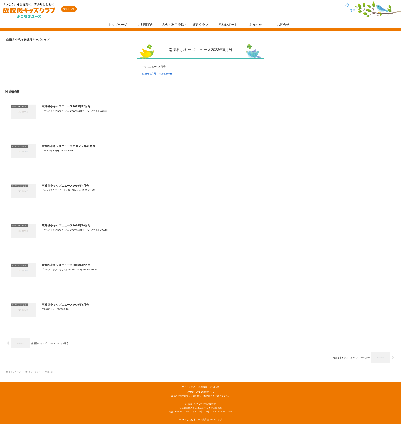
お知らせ (214, 386)
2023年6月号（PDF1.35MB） (158, 73)
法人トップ (68, 9)
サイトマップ (188, 386)
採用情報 (202, 386)
